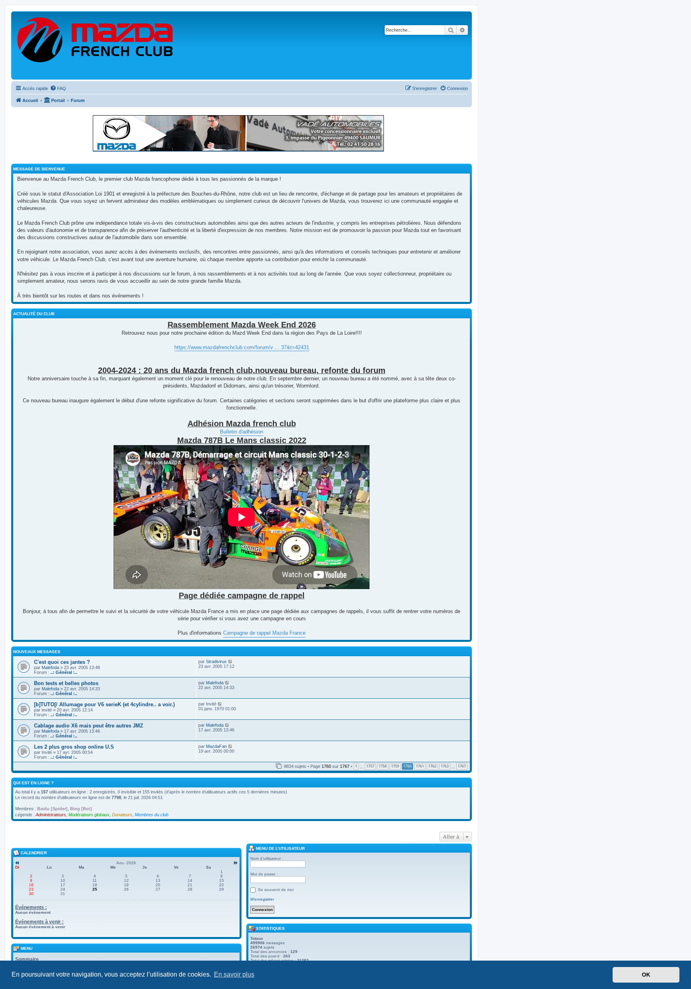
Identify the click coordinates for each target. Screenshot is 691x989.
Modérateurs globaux (89, 814)
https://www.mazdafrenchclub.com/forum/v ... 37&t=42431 (241, 347)
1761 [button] (420, 766)
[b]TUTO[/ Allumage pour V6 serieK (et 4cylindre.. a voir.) (104, 704)
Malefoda (50, 667)
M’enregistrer (262, 899)
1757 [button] (370, 766)
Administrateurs (51, 814)
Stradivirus (216, 661)
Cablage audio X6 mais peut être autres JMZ (88, 726)
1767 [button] (462, 766)
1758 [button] (383, 766)
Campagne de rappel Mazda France (264, 633)
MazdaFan (216, 746)
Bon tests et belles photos (66, 683)
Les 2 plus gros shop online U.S (74, 747)
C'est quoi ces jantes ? (62, 662)
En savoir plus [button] (234, 974)
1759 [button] (395, 766)
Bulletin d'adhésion (241, 432)
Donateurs (122, 814)
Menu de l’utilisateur (280, 848)
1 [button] (356, 766)
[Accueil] (95, 45)
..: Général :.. (63, 672)
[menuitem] (58, 88)
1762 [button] (432, 766)
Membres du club (151, 814)
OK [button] (646, 974)
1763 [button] (445, 766)
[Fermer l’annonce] (465, 117)
